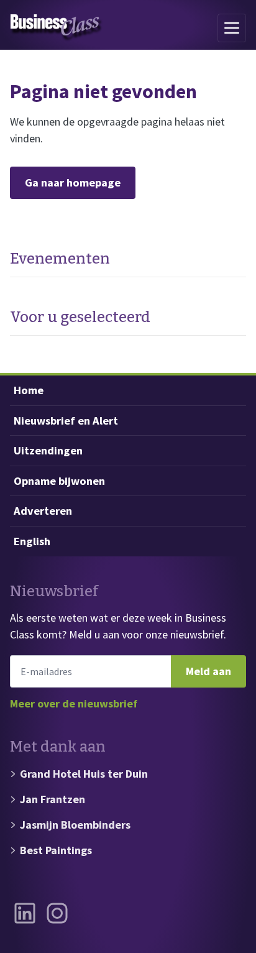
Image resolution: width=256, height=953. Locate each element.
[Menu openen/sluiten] (231, 28)
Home (28, 390)
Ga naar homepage (73, 182)
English (32, 541)
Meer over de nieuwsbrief (73, 703)
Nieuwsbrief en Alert (66, 420)
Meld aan (208, 671)
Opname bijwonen (59, 481)
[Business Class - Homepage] (56, 28)
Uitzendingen (48, 450)
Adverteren (43, 511)
